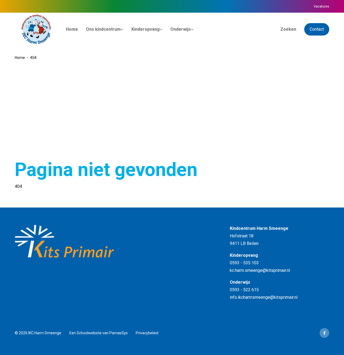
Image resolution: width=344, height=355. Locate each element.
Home (20, 57)
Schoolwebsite (89, 333)
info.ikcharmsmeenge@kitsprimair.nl (264, 297)
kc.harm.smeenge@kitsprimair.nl (260, 270)
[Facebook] (324, 333)
